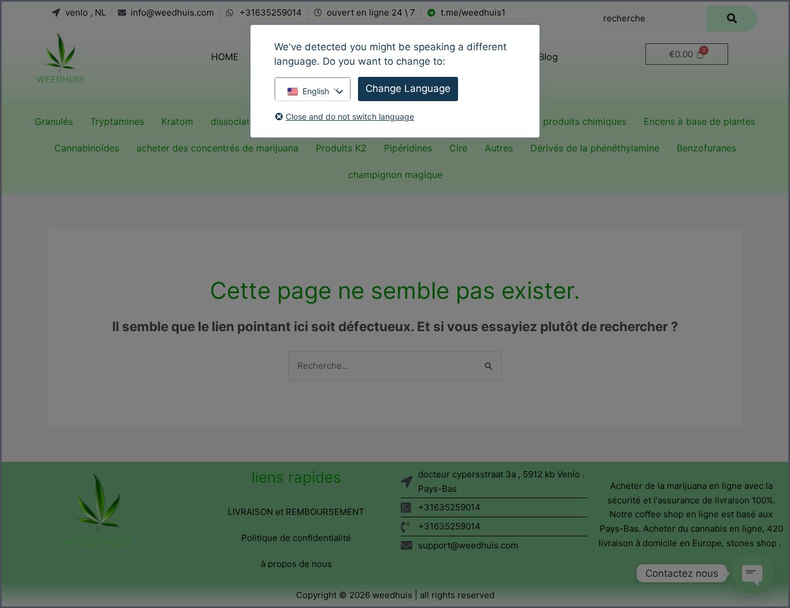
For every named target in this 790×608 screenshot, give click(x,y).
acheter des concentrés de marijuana (217, 148)
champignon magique (395, 174)
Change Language (408, 88)
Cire (458, 148)
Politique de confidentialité (296, 537)
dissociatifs (235, 121)
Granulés (54, 121)
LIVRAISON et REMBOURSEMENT (296, 511)
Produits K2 (341, 148)
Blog (548, 56)
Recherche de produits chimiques (553, 121)
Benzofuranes (706, 148)
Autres (499, 148)
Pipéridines (408, 148)
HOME (225, 56)
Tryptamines (117, 121)
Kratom (177, 121)
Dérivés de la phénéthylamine (594, 148)
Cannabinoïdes (86, 148)
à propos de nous (296, 563)
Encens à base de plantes (699, 121)
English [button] (315, 91)
